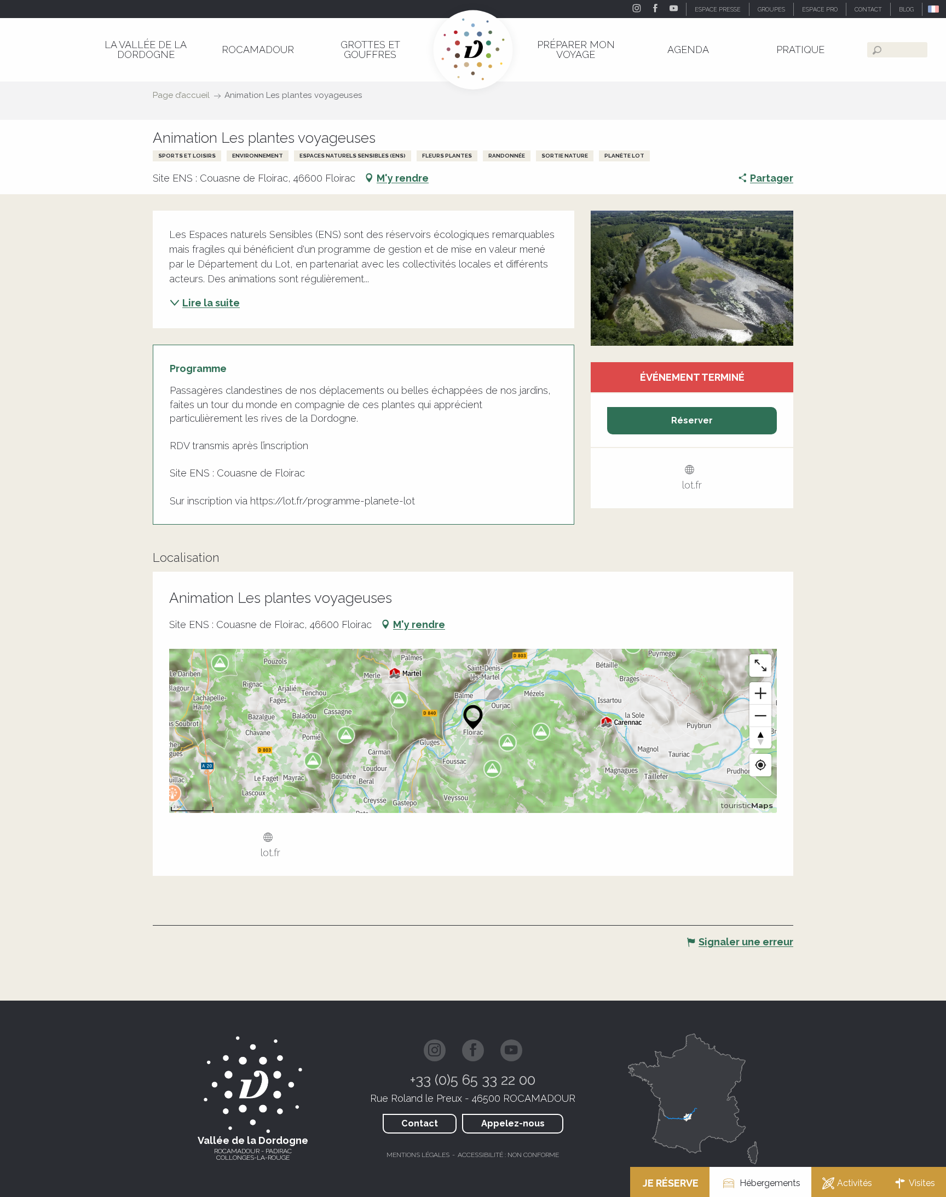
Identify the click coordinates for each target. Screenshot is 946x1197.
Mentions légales (418, 1155)
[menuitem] (145, 49)
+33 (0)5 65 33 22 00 (472, 1080)
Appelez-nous (513, 1123)
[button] (934, 9)
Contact (419, 1123)
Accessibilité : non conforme (508, 1155)
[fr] (934, 9)
